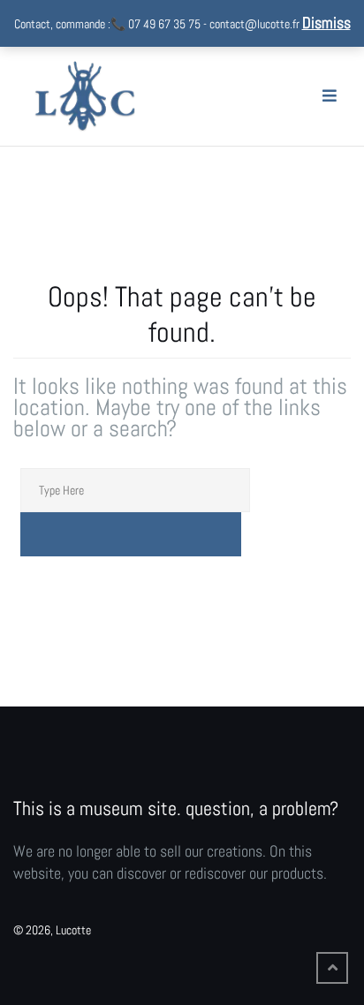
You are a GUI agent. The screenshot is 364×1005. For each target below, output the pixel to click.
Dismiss (326, 22)
